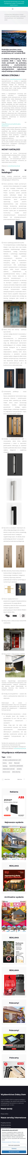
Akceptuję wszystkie (14, 1151)
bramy (5, 763)
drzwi (10, 763)
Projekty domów (6, 1123)
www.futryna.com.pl (16, 79)
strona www (6, 772)
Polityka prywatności (6, 1142)
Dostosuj (14, 1148)
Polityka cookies (16, 1142)
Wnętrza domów (6, 1125)
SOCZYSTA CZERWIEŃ (16, 766)
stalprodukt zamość (9, 769)
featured (16, 763)
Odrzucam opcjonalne (14, 1145)
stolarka (19, 769)
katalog (5, 766)
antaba (9, 757)
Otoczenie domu (6, 1127)
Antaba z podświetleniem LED (12, 760)
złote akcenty (16, 772)
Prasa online (4, 1114)
